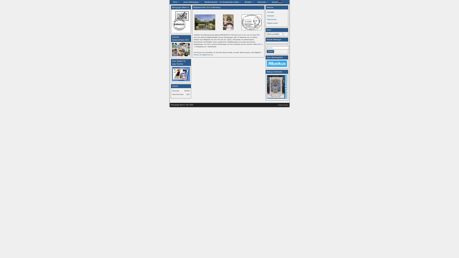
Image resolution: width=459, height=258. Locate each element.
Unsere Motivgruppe (191, 2)
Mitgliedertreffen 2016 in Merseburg (207, 7)
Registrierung (271, 19)
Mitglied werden (272, 23)
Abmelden (270, 16)
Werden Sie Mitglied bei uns (203, 55)
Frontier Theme (283, 105)
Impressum (261, 2)
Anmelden (246, 52)
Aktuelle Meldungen (274, 39)
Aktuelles (248, 2)
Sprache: (275, 2)
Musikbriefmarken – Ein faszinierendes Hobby (222, 2)
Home (175, 2)
